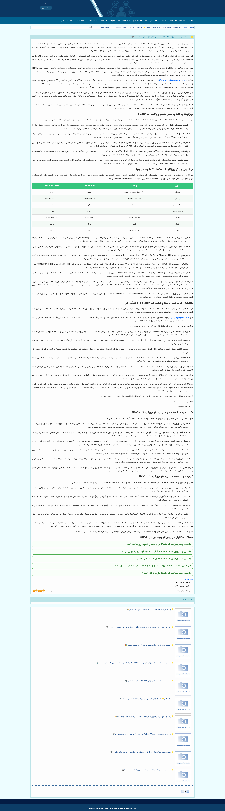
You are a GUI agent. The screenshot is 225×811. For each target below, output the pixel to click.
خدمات (163, 20)
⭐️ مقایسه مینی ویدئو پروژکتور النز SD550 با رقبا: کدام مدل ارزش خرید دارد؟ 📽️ (118, 27)
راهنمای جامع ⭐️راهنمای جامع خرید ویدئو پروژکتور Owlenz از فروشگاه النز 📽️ (147, 698)
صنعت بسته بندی (124, 20)
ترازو (62, 20)
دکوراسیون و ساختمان (107, 20)
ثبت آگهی (46, 7)
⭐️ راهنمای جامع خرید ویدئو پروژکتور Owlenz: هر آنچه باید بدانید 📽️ (149, 681)
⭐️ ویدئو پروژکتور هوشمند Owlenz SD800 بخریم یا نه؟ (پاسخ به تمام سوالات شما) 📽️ (143, 734)
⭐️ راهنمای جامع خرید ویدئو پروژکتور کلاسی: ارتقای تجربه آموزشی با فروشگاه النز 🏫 (144, 716)
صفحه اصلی (177, 27)
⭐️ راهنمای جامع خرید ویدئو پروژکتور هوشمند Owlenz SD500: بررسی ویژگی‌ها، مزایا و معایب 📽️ (140, 627)
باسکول (69, 20)
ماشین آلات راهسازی (140, 20)
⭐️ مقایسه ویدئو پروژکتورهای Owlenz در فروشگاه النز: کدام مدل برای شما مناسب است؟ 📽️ (142, 752)
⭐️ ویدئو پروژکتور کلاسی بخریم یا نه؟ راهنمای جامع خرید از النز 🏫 (150, 609)
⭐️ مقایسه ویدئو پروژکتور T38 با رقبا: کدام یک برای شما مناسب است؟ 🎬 (148, 770)
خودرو (191, 20)
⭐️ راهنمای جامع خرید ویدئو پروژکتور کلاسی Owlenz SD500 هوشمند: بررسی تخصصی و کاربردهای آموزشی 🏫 (135, 663)
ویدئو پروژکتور (153, 27)
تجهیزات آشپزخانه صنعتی (177, 20)
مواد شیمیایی (79, 20)
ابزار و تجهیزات (91, 20)
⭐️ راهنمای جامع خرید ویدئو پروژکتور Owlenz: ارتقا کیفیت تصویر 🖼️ (149, 645)
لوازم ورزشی (154, 20)
